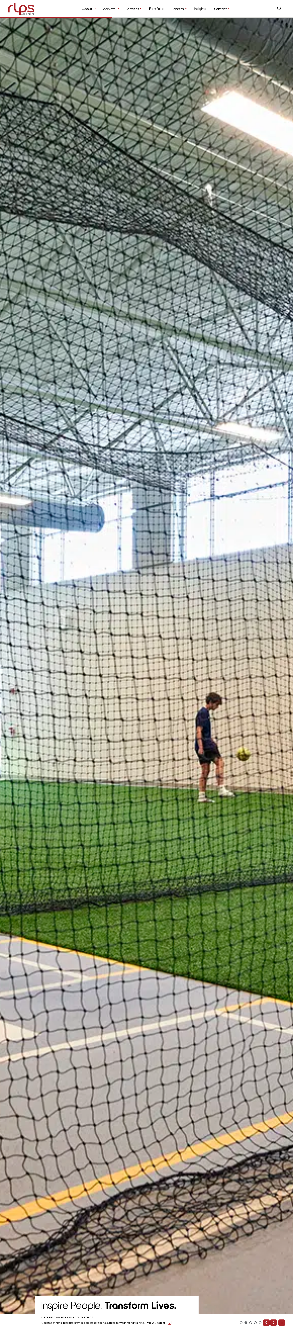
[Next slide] (273, 1322)
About (87, 9)
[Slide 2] (250, 1322)
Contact (220, 9)
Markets (108, 9)
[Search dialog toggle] (279, 8)
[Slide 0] (241, 1322)
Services (132, 9)
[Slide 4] (260, 1322)
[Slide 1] (246, 1322)
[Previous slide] (266, 1322)
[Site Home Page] (21, 9)
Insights (200, 8)
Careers (177, 9)
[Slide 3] (255, 1322)
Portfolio (156, 8)
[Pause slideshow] (281, 1322)
